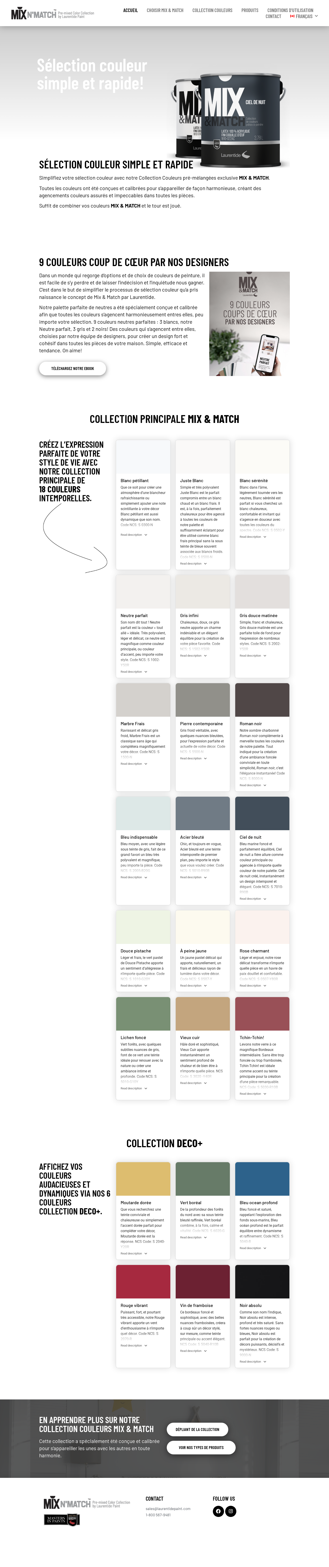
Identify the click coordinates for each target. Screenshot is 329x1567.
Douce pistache (136, 950)
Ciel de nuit (250, 837)
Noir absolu (251, 1305)
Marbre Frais (133, 723)
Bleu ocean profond (259, 1202)
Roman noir (251, 723)
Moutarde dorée (136, 1202)
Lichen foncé (133, 1037)
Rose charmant (254, 950)
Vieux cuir (190, 1037)
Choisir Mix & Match (165, 10)
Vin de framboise (196, 1305)
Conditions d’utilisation (290, 10)
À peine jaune (193, 950)
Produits (249, 10)
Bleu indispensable (139, 837)
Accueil (130, 10)
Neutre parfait (134, 615)
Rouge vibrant (134, 1305)
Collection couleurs (212, 10)
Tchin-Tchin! (252, 1037)
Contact (273, 16)
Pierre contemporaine (201, 723)
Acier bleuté (192, 837)
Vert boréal (190, 1202)
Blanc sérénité (254, 480)
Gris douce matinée (259, 615)
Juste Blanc (191, 480)
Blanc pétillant (135, 480)
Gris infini (189, 615)
